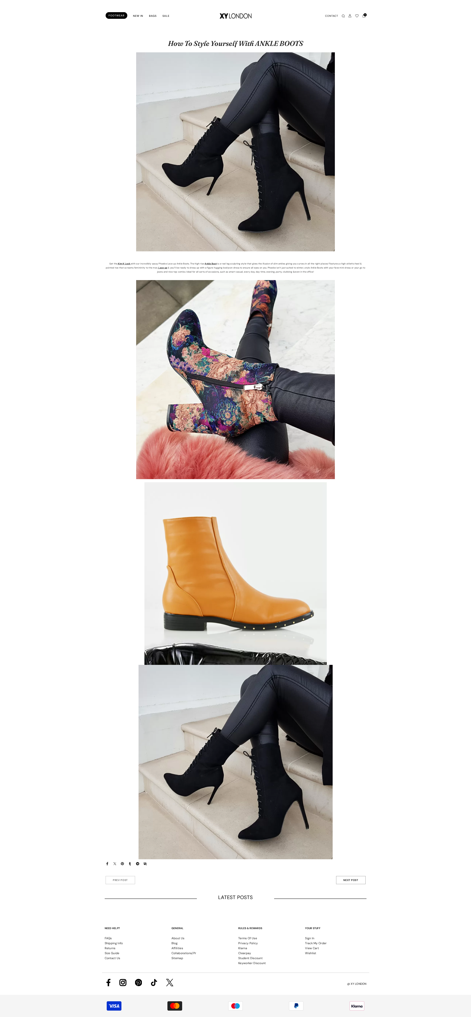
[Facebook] (107, 863)
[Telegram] (137, 863)
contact (331, 16)
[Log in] (350, 16)
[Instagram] (123, 982)
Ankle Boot (211, 263)
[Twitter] (114, 863)
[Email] (145, 863)
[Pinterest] (122, 863)
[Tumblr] (130, 863)
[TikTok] (154, 982)
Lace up (162, 267)
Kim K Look (123, 263)
